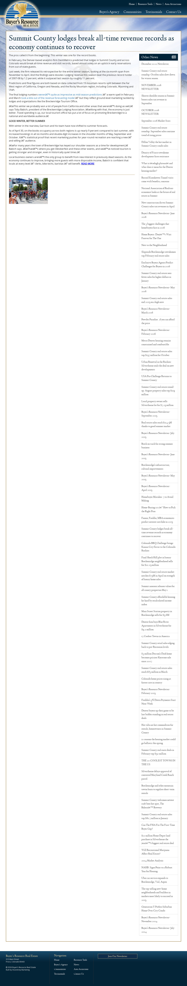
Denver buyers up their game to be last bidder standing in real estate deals (157, 714)
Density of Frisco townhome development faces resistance (155, 154)
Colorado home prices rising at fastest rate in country (156, 680)
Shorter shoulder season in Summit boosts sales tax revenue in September (157, 99)
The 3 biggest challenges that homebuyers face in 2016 (155, 226)
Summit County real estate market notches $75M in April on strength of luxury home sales (158, 576)
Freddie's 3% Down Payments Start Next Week (158, 702)
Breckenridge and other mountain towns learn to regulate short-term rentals (157, 789)
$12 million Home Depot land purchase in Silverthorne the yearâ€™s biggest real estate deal (157, 839)
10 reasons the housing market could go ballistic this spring (158, 741)
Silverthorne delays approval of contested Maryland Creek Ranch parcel (157, 775)
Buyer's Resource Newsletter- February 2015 (155, 691)
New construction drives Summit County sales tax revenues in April (158, 204)
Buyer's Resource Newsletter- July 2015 (157, 435)
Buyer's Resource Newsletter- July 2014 (157, 930)
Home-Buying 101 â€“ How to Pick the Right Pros (158, 509)
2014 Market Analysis (152, 860)
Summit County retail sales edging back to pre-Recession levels (158, 645)
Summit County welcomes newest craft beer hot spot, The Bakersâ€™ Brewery (157, 804)
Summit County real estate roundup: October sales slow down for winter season (158, 75)
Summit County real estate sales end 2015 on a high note (156, 300)
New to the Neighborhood (154, 245)
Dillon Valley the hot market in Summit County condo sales (156, 144)
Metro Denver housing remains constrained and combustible (156, 342)
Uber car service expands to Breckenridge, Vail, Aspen (154, 880)
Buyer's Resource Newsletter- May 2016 (158, 289)
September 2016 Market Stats (155, 121)
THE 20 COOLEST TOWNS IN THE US (158, 762)
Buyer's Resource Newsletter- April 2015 (155, 488)
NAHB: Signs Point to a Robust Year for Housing (156, 869)
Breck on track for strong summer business (157, 446)
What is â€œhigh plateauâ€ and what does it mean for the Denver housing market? (157, 167)
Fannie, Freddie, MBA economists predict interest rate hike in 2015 (157, 520)
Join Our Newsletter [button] (117, 956)
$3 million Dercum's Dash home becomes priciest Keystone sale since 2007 (156, 657)
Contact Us (173, 12)
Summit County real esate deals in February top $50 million (157, 752)
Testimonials (154, 12)
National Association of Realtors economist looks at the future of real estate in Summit (158, 192)
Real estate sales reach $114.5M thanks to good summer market (156, 424)
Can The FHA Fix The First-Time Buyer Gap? (158, 827)
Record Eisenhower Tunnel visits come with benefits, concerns (157, 179)
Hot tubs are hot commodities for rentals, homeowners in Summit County (157, 729)
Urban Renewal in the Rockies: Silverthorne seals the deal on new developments (157, 366)
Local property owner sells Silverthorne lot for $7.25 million (157, 403)
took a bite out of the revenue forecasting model (48, 98)
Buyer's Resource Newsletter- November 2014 (155, 919)
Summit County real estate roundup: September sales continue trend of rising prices (158, 131)
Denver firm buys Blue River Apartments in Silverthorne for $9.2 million (156, 626)
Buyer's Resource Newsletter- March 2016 (155, 311)
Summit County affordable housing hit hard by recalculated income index (158, 601)
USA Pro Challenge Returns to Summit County (156, 378)
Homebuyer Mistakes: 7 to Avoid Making (157, 499)
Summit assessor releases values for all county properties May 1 (158, 588)
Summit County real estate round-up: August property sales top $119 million (158, 391)
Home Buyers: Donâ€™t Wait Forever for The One (156, 236)
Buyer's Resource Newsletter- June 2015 (158, 456)
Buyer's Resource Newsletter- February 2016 (155, 332)
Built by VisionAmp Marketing (18, 970)
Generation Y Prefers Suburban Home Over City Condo (156, 908)
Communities (132, 12)
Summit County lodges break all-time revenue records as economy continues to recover (157, 532)
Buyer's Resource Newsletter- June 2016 (158, 215)
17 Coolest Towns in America (155, 636)
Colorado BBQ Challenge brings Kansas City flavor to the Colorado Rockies (158, 547)
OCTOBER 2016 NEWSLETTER (150, 112)
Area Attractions (173, 4)
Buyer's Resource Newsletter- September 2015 (155, 414)
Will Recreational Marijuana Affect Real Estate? (155, 852)
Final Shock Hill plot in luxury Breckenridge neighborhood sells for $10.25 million (157, 561)
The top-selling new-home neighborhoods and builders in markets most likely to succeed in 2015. (157, 894)
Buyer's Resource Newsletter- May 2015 (158, 477)
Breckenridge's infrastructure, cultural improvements (155, 467)
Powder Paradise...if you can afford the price (158, 321)
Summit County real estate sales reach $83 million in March (156, 670)
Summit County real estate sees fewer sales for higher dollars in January (156, 277)
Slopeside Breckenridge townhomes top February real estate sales (158, 254)
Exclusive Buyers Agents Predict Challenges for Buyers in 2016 (157, 264)
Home (132, 4)
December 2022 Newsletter (155, 64)
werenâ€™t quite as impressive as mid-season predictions (70, 94)
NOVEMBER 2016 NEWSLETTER (151, 87)
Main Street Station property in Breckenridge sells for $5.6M (156, 613)
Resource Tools (145, 4)
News (158, 4)
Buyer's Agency (109, 12)
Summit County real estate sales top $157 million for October (156, 353)
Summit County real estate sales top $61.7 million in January (156, 816)
